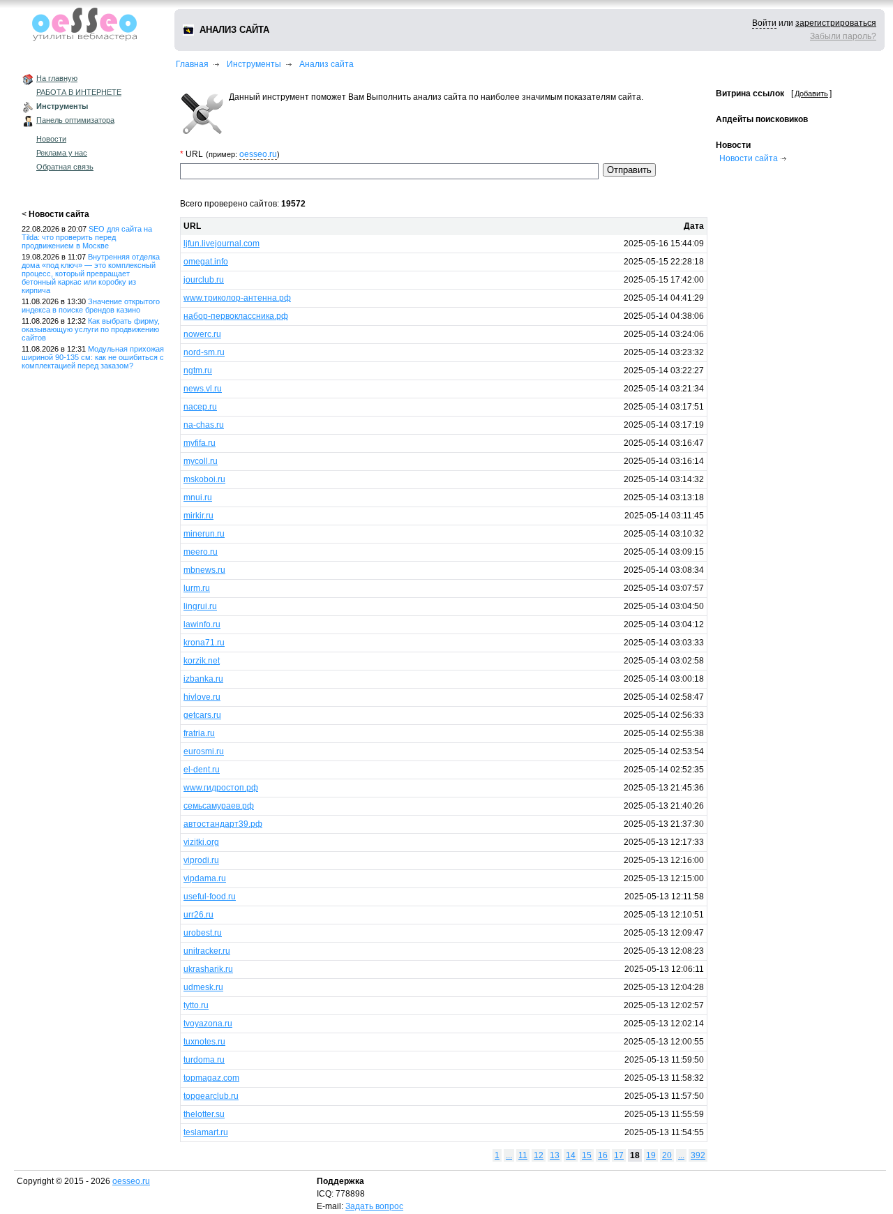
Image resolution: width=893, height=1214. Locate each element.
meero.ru (200, 552)
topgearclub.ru (211, 1096)
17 (619, 1155)
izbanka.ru (203, 679)
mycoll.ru (200, 461)
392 (698, 1155)
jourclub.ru (203, 280)
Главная (192, 64)
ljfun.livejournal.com (221, 243)
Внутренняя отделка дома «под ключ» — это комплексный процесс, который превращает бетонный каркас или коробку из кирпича (91, 273)
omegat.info (205, 262)
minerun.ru (204, 534)
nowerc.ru (202, 334)
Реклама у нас (61, 153)
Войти (764, 23)
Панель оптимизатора (75, 120)
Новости (51, 139)
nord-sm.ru (204, 352)
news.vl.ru (202, 389)
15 (587, 1155)
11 (522, 1155)
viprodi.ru (201, 860)
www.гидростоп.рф (220, 788)
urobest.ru (202, 933)
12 (538, 1155)
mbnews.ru (204, 570)
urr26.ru (198, 915)
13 (555, 1155)
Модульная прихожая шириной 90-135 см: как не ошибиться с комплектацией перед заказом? (93, 357)
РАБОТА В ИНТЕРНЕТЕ (78, 92)
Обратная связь (64, 167)
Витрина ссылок (750, 93)
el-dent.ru (201, 769)
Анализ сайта (326, 64)
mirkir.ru (198, 515)
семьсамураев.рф (218, 806)
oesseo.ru (258, 154)
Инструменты (62, 106)
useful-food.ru (209, 896)
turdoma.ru (204, 1060)
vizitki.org (201, 842)
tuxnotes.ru (204, 1042)
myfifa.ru (199, 443)
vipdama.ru (204, 878)
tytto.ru (196, 1005)
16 (603, 1155)
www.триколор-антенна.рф (237, 298)
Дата (694, 226)
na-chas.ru (203, 425)
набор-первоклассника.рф (235, 316)
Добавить (811, 93)
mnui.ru (197, 497)
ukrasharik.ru (208, 969)
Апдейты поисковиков (762, 119)
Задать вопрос (374, 1206)
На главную (56, 78)
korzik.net (201, 661)
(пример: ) (243, 154)
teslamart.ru (205, 1132)
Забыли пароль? (843, 36)
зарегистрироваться (835, 23)
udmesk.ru (203, 987)
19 (651, 1155)
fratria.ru (199, 733)
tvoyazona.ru (207, 1023)
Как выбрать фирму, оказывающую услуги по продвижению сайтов (91, 329)
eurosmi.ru (203, 751)
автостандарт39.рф (222, 824)
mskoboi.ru (204, 479)
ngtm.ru (197, 370)
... (509, 1155)
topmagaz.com (211, 1078)
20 (667, 1155)
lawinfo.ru (201, 624)
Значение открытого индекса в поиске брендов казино (91, 305)
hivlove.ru (201, 697)
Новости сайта (59, 214)
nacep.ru (200, 407)
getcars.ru (202, 715)
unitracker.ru (206, 951)
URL (192, 226)
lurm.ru (196, 588)
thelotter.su (204, 1114)
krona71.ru (204, 642)
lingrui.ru (200, 606)
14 (571, 1155)
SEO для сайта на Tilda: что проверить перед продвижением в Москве (87, 237)
